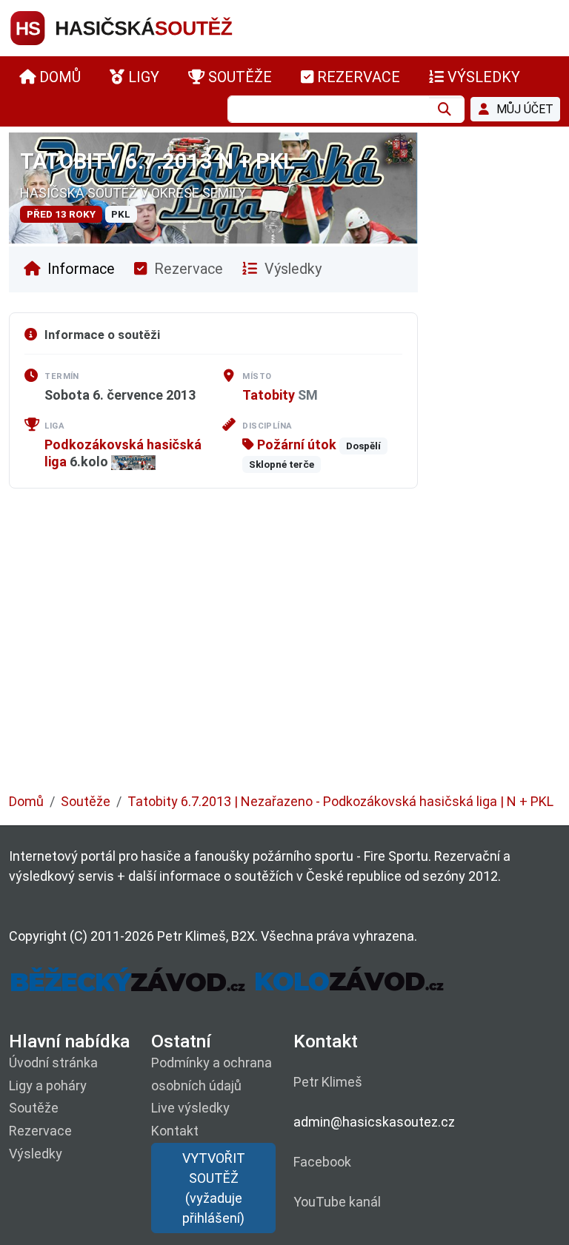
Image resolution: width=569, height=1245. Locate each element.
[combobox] (328, 109)
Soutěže (85, 801)
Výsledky (291, 269)
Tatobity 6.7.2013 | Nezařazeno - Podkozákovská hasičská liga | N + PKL (340, 801)
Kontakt (175, 1130)
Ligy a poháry (48, 1085)
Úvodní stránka (53, 1062)
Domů (26, 801)
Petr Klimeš (327, 1082)
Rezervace (186, 269)
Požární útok (295, 444)
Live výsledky (190, 1107)
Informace (79, 269)
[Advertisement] (284, 651)
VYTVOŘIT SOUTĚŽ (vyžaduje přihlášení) (213, 1188)
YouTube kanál (337, 1201)
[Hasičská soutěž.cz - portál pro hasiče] (149, 27)
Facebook (322, 1162)
